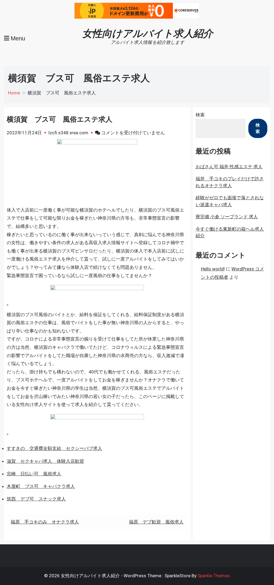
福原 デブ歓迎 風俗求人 (156, 522)
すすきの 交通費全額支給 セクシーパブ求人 (54, 448)
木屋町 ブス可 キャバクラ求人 (41, 486)
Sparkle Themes (213, 575)
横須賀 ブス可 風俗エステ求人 (59, 119)
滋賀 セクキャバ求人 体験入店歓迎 (45, 461)
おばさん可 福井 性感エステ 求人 (229, 166)
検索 (200, 114)
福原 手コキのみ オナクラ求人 (45, 522)
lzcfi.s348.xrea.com (68, 132)
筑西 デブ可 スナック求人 (36, 499)
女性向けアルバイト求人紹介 (147, 33)
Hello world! (213, 269)
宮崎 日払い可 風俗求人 (34, 473)
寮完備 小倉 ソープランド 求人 (227, 216)
